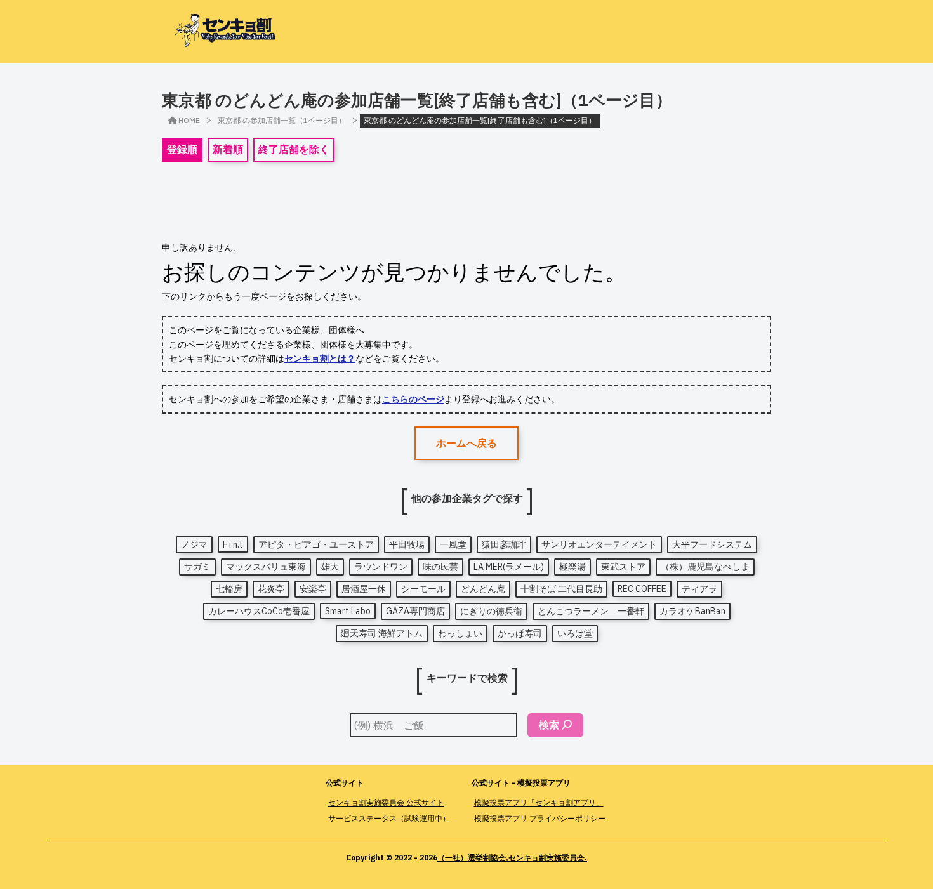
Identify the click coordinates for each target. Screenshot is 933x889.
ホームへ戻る (466, 443)
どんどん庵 (483, 589)
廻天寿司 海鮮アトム (382, 633)
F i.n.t (233, 544)
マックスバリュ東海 (266, 566)
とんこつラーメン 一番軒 (591, 611)
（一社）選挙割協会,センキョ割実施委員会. (512, 857)
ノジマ (194, 544)
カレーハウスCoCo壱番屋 (259, 611)
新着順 (228, 149)
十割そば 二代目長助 (561, 589)
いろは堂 (575, 633)
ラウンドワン (380, 566)
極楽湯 (572, 566)
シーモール (423, 589)
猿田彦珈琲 (504, 544)
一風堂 (453, 544)
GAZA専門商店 (415, 611)
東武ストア (623, 566)
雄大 (330, 566)
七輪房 (229, 589)
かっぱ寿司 (520, 633)
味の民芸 (440, 566)
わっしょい (460, 633)
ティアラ (699, 589)
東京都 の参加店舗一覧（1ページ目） (282, 120)
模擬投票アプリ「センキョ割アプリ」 (539, 802)
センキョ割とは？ (319, 358)
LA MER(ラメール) (508, 566)
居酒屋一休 (363, 589)
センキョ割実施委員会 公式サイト (386, 802)
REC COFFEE (642, 589)
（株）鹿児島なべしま (705, 566)
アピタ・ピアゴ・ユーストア (316, 544)
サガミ (197, 566)
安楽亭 (313, 589)
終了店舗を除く (293, 149)
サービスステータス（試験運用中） (389, 818)
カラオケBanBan (692, 611)
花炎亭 (271, 589)
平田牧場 (407, 544)
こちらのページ (413, 399)
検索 (549, 724)
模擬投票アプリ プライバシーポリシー (539, 818)
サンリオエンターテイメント (599, 544)
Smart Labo (348, 611)
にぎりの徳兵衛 (491, 611)
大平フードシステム (712, 544)
